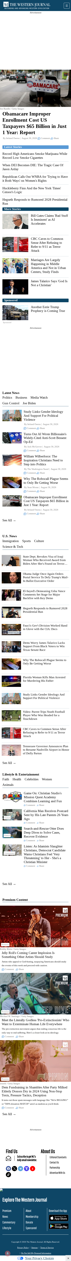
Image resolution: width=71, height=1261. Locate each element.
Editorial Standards (58, 1157)
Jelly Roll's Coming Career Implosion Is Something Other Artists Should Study (28, 955)
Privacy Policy (23, 1248)
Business (21, 397)
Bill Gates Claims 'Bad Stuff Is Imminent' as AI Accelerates (49, 219)
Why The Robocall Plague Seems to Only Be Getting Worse (46, 480)
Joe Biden (29, 403)
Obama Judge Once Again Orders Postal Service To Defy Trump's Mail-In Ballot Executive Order (45, 577)
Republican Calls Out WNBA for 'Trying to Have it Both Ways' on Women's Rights (35, 178)
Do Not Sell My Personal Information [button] (36, 1253)
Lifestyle (6, 1228)
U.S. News (9, 536)
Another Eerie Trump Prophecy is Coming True (48, 309)
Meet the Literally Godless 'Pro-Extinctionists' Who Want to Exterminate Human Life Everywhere (35, 1022)
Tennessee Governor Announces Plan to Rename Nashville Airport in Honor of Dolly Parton (46, 750)
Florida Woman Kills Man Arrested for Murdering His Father (44, 679)
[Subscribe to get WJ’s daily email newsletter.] (10, 1160)
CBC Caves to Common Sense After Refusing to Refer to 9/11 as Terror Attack (47, 244)
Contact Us (54, 1162)
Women (47, 779)
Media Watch (39, 397)
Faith (5, 779)
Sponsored (31, 1228)
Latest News (10, 393)
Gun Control (10, 403)
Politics (7, 397)
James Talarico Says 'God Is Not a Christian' (49, 283)
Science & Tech (12, 546)
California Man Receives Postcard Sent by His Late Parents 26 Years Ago (46, 815)
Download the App (58, 1211)
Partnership (55, 1167)
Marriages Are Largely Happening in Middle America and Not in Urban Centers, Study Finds (48, 265)
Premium (6, 1211)
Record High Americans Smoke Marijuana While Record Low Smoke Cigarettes (34, 155)
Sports (26, 541)
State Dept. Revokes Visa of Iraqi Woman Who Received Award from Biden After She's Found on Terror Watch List (44, 562)
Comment (45, 138)
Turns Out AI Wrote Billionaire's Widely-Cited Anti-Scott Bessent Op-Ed (45, 438)
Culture (39, 541)
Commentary (8, 1222)
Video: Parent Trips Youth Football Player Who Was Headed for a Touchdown (44, 715)
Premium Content (15, 900)
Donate (29, 1222)
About (28, 1211)
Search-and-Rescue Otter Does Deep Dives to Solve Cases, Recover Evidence (44, 832)
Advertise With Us (57, 1172)
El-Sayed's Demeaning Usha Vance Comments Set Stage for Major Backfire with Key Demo (44, 594)
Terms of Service (47, 1248)
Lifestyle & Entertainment (20, 774)
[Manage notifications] (7, 1253)
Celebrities (31, 779)
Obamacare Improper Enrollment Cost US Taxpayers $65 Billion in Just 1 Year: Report (46, 501)
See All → (9, 520)
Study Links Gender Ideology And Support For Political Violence (43, 415)
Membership (32, 1216)
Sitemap (34, 1248)
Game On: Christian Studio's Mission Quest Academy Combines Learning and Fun (43, 797)
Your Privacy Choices (39, 1258)
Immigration (10, 541)
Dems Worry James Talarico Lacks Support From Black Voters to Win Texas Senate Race (44, 646)
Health (17, 779)
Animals (7, 785)
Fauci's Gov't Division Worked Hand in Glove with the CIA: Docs (45, 627)
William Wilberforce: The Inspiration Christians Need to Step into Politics (43, 460)
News (5, 1216)
